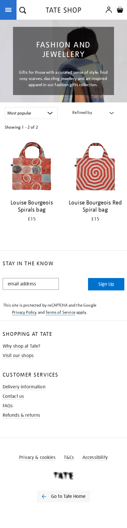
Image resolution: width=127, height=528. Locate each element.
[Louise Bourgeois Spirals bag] (31, 167)
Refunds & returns (21, 415)
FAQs (8, 406)
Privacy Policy (24, 312)
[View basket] (119, 10)
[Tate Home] (63, 476)
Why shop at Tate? (21, 346)
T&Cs (69, 457)
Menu (9, 9)
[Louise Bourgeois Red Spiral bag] (95, 167)
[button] (23, 11)
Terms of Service (60, 312)
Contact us (13, 396)
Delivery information (24, 387)
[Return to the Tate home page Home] (63, 11)
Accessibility (95, 457)
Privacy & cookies (37, 457)
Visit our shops (18, 356)
